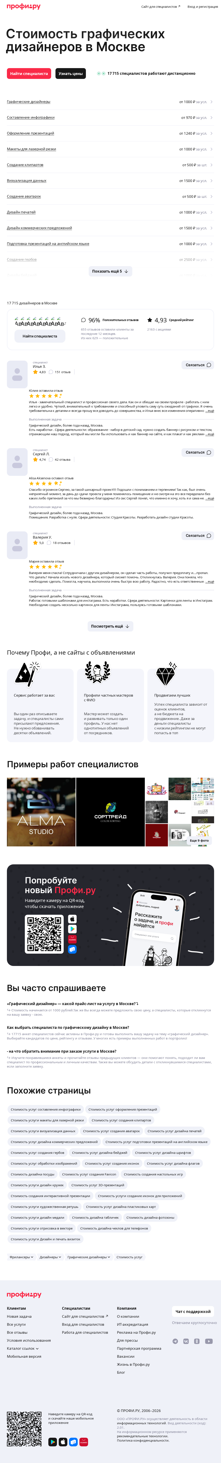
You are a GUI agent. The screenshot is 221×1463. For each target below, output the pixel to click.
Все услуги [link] (16, 1324)
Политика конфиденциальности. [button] (143, 1440)
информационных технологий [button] (141, 1423)
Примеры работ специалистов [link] (73, 764)
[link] (29, 73)
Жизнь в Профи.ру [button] (133, 1364)
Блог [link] (121, 1372)
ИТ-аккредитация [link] (132, 1324)
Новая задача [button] (19, 1316)
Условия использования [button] (29, 1340)
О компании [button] (128, 1316)
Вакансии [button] (125, 1356)
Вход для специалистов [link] (83, 1324)
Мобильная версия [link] (24, 1356)
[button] (198, 365)
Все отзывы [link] (17, 1332)
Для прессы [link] (127, 1340)
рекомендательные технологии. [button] (142, 1436)
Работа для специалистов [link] (85, 1332)
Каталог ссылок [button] (21, 1348)
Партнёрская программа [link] (139, 1348)
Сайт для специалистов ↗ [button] (85, 1316)
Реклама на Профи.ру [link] (136, 1332)
